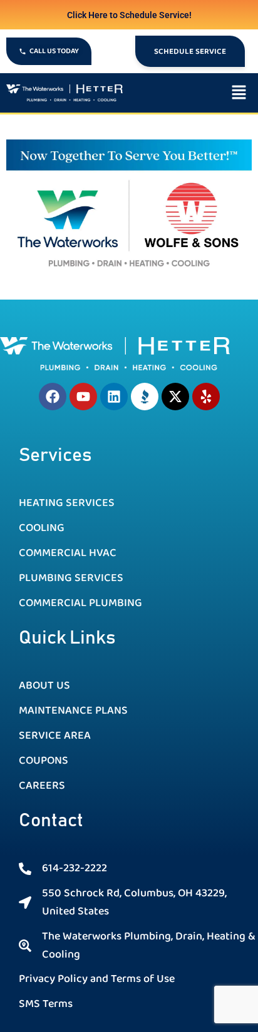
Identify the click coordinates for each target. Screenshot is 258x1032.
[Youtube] (83, 396)
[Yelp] (206, 396)
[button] (193, 92)
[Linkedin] (114, 396)
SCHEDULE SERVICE (190, 51)
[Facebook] (52, 396)
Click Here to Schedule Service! (129, 15)
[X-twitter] (175, 396)
